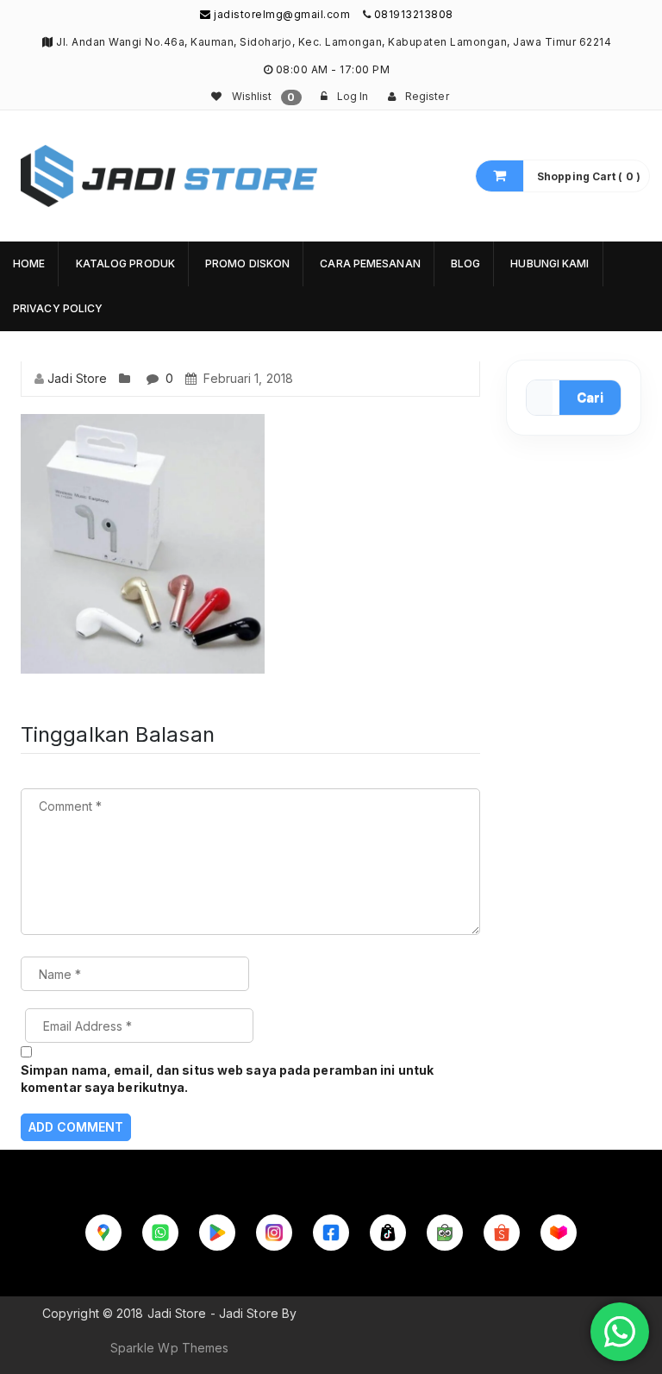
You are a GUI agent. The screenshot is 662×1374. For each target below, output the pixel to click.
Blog (465, 263)
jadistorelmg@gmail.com (280, 14)
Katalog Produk (125, 263)
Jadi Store (77, 378)
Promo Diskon (247, 263)
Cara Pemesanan (370, 263)
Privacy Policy (58, 308)
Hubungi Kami (549, 263)
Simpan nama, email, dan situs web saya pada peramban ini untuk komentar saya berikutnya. (227, 1079)
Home (29, 263)
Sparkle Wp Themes (169, 1347)
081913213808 (413, 14)
